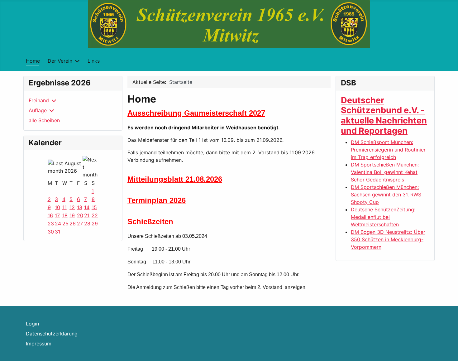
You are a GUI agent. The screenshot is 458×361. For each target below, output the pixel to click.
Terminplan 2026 (156, 200)
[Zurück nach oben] (447, 349)
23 (51, 223)
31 (57, 232)
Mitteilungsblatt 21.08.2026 (174, 179)
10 (57, 207)
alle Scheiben (44, 120)
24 (58, 223)
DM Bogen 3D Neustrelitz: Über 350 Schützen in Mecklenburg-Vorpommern (388, 239)
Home (33, 61)
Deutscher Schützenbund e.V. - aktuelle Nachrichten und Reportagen (384, 115)
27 (80, 223)
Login (32, 323)
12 (72, 207)
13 (79, 207)
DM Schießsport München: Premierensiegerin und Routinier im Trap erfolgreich (388, 149)
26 (72, 223)
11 (64, 207)
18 (65, 215)
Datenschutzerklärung (52, 333)
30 (51, 232)
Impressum (38, 343)
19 (72, 215)
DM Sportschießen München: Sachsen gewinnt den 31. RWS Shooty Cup (386, 194)
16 (50, 215)
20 (80, 215)
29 (95, 223)
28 (87, 223)
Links (94, 61)
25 (65, 223)
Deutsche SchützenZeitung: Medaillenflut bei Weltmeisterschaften (383, 217)
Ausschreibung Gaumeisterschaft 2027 (196, 113)
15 (94, 207)
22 (95, 215)
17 (57, 215)
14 (86, 207)
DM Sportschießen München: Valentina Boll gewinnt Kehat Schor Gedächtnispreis (385, 172)
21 (86, 215)
